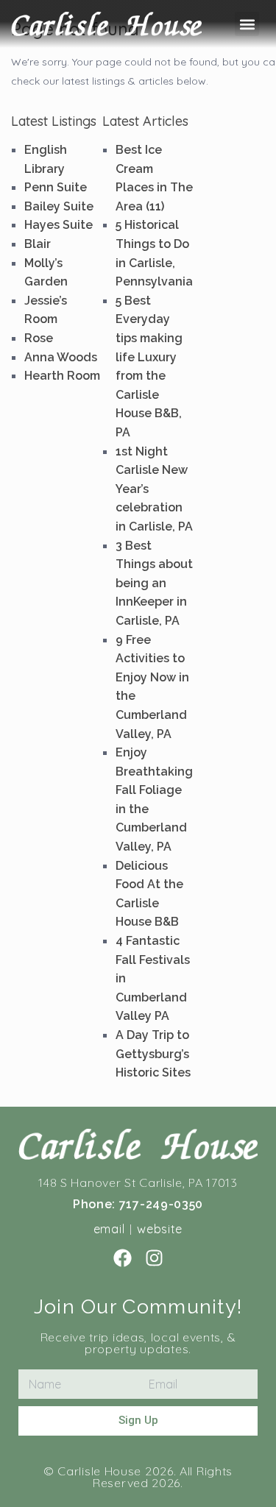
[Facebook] (122, 1258)
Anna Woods (60, 357)
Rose (38, 338)
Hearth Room (62, 376)
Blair (37, 244)
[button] (247, 24)
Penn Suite (55, 187)
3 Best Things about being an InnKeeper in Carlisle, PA (154, 583)
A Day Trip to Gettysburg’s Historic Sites (153, 1053)
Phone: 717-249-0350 (138, 1204)
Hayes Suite (58, 225)
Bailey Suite (58, 206)
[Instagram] (154, 1258)
